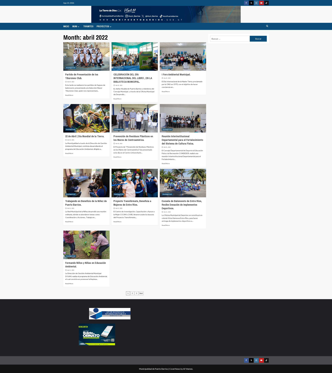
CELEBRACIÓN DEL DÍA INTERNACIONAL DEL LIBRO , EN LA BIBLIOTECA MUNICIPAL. (132, 78)
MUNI (74, 26)
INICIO (66, 26)
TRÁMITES (88, 26)
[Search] (267, 26)
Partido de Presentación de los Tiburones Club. (81, 76)
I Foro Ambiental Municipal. (176, 74)
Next (141, 293)
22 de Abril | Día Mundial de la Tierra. (84, 136)
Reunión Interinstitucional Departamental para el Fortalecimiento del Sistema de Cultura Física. (182, 139)
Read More (69, 95)
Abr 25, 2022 (70, 82)
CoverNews (174, 369)
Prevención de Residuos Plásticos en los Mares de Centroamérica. (133, 138)
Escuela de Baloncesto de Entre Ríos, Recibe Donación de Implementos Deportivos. (182, 204)
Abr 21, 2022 (167, 147)
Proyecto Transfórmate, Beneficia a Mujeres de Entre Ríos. (132, 202)
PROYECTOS (103, 26)
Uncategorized (70, 68)
